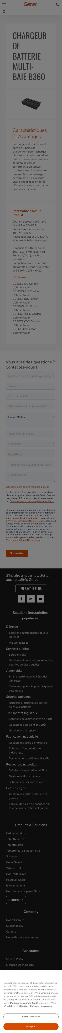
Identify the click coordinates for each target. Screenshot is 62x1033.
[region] (31, 1001)
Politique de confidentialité (24, 1003)
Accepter (31, 1026)
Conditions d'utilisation (16, 1006)
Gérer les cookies (31, 1016)
